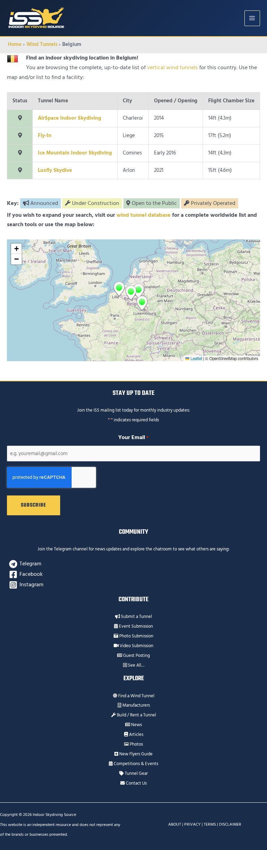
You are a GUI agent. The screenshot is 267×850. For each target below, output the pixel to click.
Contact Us (136, 783)
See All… (135, 665)
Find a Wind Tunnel (135, 696)
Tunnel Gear (136, 773)
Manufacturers (135, 705)
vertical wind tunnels (172, 67)
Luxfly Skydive (55, 170)
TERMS (210, 824)
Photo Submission (135, 636)
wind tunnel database (143, 215)
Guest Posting (136, 655)
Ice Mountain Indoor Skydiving (75, 153)
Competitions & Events (135, 764)
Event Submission (135, 626)
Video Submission (136, 646)
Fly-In (44, 135)
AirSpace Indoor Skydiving (69, 118)
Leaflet (195, 358)
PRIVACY (192, 824)
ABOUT (174, 824)
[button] (131, 293)
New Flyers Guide (135, 754)
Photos (136, 744)
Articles (135, 734)
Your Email (133, 437)
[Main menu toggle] (252, 18)
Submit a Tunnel (136, 616)
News (136, 725)
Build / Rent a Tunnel (136, 715)
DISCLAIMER (230, 824)
